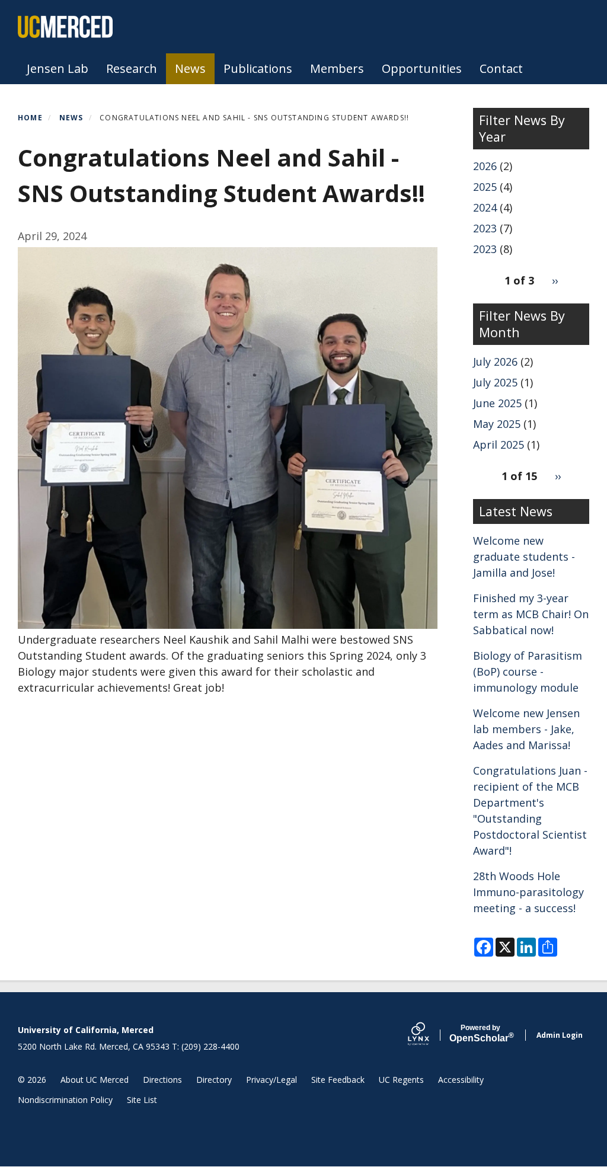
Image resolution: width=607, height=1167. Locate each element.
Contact (501, 68)
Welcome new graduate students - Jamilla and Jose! (524, 556)
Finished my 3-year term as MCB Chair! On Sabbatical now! (531, 614)
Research (131, 68)
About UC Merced (94, 1079)
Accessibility (461, 1079)
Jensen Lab (57, 68)
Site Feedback (338, 1079)
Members (337, 68)
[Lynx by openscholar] (428, 1035)
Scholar (480, 1033)
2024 (485, 207)
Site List (142, 1099)
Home (30, 118)
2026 (485, 166)
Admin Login (559, 1035)
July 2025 (495, 382)
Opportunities (422, 68)
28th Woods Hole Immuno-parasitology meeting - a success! (528, 892)
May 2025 (496, 424)
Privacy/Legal (271, 1079)
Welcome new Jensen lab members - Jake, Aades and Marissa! (526, 729)
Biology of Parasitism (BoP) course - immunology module (527, 671)
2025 (485, 187)
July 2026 (495, 361)
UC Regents (401, 1079)
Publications (257, 68)
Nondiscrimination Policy (65, 1099)
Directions (162, 1079)
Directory (214, 1079)
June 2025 (497, 403)
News (190, 68)
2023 (485, 228)
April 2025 (498, 444)
